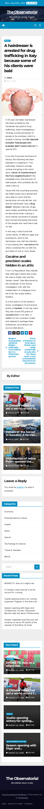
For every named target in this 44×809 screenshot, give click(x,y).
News (7, 531)
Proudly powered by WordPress (14, 795)
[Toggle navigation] (40, 25)
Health (7, 524)
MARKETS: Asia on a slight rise (19, 583)
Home (4, 804)
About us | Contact (15, 804)
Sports (7, 537)
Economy (8, 511)
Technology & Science (15, 544)
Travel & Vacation (12, 550)
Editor (9, 78)
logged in (21, 487)
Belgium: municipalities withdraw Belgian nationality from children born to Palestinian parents (15, 347)
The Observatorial (22, 12)
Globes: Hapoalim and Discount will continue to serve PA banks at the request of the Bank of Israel (21, 622)
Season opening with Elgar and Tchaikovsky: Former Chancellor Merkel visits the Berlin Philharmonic (21, 610)
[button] (35, 25)
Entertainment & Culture (15, 518)
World (7, 40)
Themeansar (23, 798)
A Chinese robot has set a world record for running (21, 408)
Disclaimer (29, 804)
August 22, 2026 (16, 670)
